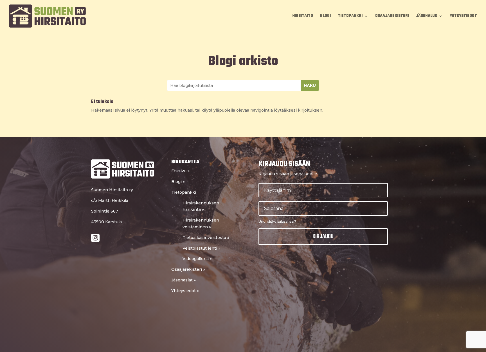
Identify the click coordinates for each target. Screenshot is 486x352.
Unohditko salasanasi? (277, 221)
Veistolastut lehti (201, 248)
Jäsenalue (426, 16)
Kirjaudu (323, 236)
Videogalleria (197, 258)
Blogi (325, 16)
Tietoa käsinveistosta (206, 237)
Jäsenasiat (183, 280)
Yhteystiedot (463, 16)
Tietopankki (350, 16)
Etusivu (180, 170)
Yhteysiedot (185, 290)
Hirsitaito (302, 16)
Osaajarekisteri (392, 16)
